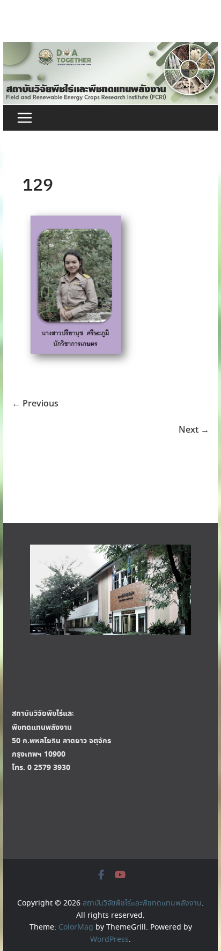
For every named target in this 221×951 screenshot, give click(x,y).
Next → (194, 429)
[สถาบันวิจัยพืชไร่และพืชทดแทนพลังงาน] (110, 47)
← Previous (35, 403)
